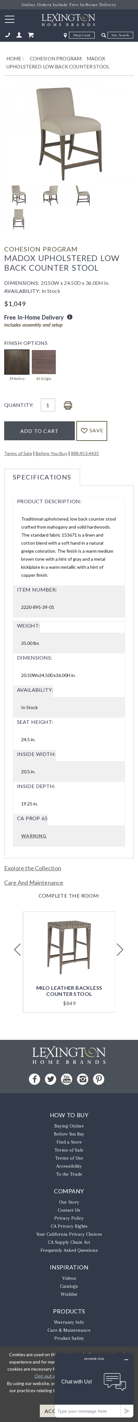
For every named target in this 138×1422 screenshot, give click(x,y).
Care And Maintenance (34, 882)
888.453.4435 (85, 453)
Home (14, 58)
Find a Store (69, 1142)
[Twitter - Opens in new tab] (50, 1079)
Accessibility (69, 1166)
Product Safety (69, 1338)
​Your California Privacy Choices (69, 1234)
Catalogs (69, 1286)
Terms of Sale (18, 453)
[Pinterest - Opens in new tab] (98, 1079)
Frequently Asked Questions (69, 1250)
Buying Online (69, 1126)
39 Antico (16, 378)
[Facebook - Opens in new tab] (34, 1079)
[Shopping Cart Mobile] (31, 35)
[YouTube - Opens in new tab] (66, 1079)
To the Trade (69, 1174)
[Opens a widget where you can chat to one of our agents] (94, 1385)
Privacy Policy (69, 1218)
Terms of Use (69, 1158)
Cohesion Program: (56, 58)
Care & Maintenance (69, 1330)
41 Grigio (43, 378)
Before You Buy (51, 453)
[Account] (19, 35)
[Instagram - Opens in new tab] (82, 1079)
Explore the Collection (32, 868)
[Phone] (8, 35)
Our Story (69, 1202)
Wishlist (69, 1294)
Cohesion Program (41, 249)
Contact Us (69, 1210)
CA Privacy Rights (69, 1226)
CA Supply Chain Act (69, 1242)
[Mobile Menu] (9, 19)
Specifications (42, 477)
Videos (69, 1278)
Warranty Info (69, 1322)
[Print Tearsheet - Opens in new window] (68, 406)
